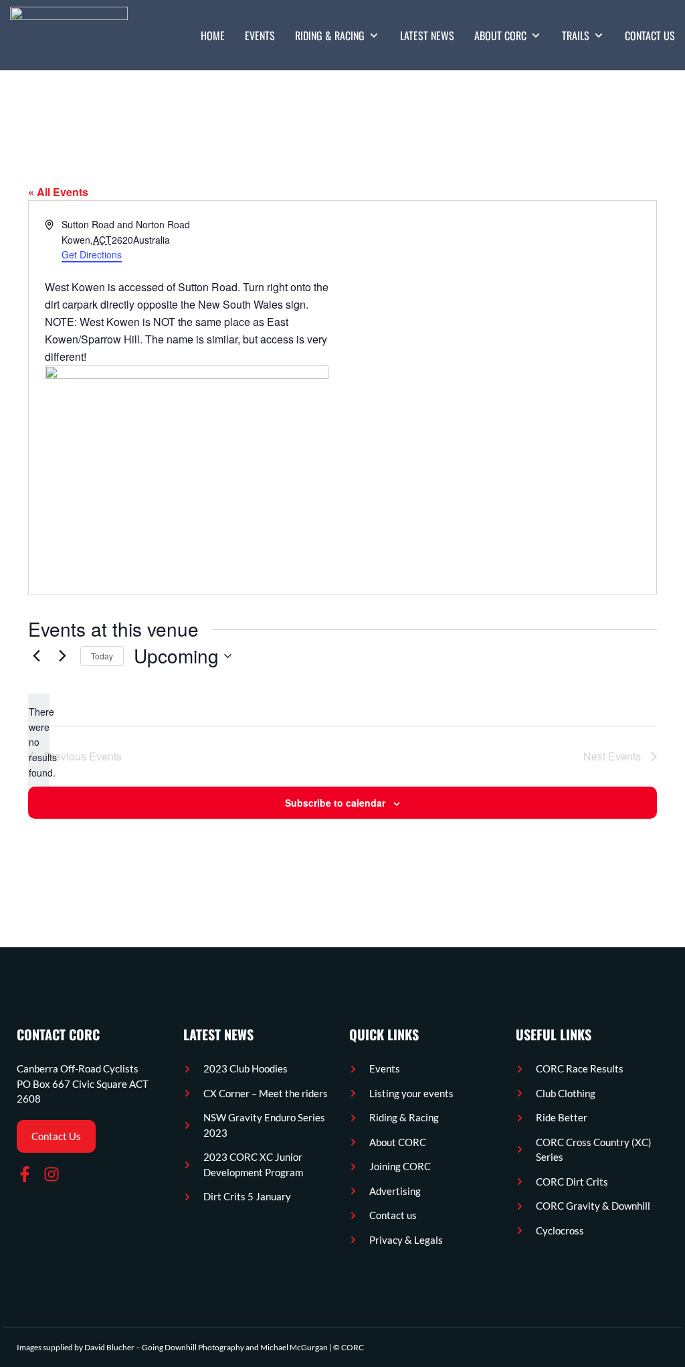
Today (102, 655)
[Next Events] (62, 656)
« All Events (58, 191)
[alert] (39, 742)
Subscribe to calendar (335, 802)
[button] (337, 35)
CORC (352, 1347)
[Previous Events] (36, 656)
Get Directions (92, 254)
